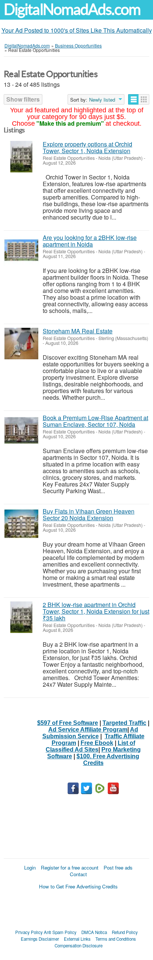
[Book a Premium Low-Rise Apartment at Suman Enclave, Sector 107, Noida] (21, 430)
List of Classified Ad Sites (90, 746)
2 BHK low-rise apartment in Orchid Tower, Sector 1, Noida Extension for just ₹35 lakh (96, 611)
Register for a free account (69, 867)
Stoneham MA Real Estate (78, 331)
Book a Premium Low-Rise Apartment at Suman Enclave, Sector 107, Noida (95, 421)
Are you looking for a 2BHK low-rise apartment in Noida (90, 240)
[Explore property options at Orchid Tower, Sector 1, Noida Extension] (21, 156)
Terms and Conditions (115, 939)
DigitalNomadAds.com (72, 9)
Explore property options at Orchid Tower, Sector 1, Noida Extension (87, 147)
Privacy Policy (29, 932)
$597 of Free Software (67, 723)
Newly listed (102, 99)
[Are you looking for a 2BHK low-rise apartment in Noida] (21, 250)
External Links (77, 939)
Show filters (23, 99)
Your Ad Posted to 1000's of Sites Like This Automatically (76, 30)
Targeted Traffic (124, 723)
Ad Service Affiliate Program (87, 729)
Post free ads (118, 867)
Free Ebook (97, 743)
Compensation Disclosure (78, 946)
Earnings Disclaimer (40, 939)
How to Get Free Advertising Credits (78, 886)
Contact (78, 874)
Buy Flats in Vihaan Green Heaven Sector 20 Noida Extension (88, 514)
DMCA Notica (94, 932)
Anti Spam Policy (60, 932)
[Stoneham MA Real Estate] (21, 343)
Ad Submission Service (90, 732)
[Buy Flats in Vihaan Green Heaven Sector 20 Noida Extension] (21, 524)
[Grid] (144, 99)
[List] (133, 99)
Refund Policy (125, 932)
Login (30, 867)
